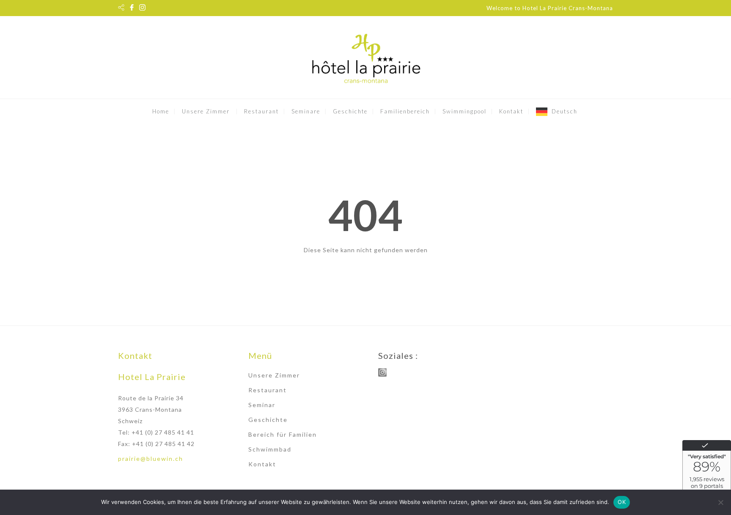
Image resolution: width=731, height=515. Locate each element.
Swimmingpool (464, 111)
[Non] (720, 502)
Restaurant (261, 111)
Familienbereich (405, 111)
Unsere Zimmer (206, 111)
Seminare (305, 111)
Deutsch (564, 111)
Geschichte (350, 111)
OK (622, 501)
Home (160, 111)
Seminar (261, 404)
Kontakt (511, 111)
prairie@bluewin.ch (150, 458)
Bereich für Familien (282, 434)
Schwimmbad (269, 449)
